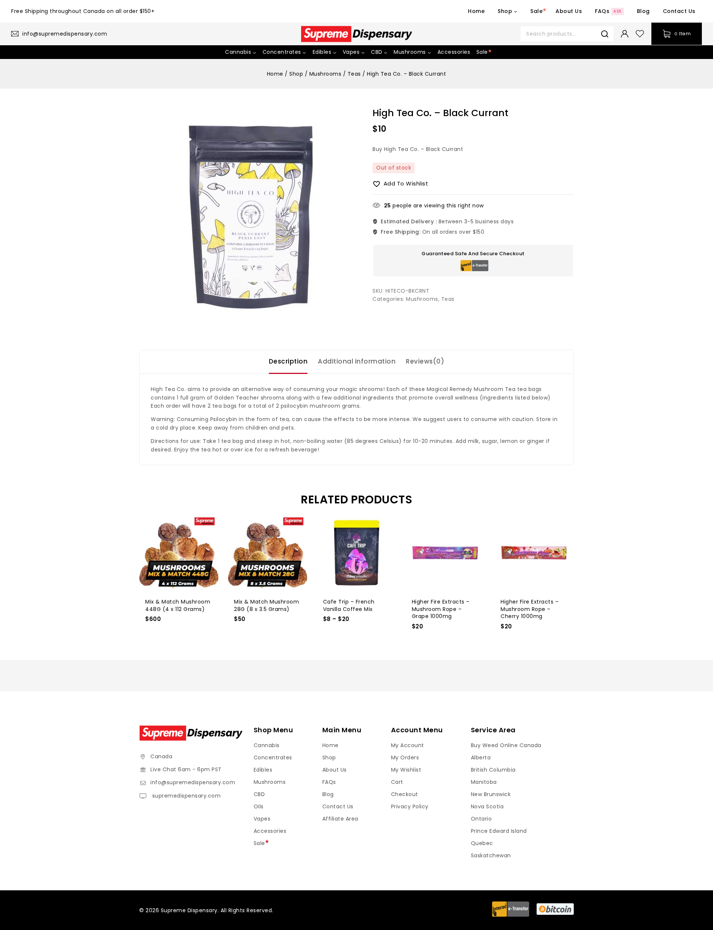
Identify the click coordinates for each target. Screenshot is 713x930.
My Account (407, 745)
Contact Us (679, 11)
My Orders (405, 757)
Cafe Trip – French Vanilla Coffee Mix (349, 605)
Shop (329, 757)
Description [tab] (288, 361)
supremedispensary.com (185, 795)
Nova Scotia (487, 806)
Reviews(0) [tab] (425, 361)
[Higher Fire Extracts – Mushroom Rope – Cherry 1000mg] (534, 552)
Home (476, 11)
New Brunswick (491, 794)
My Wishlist (406, 769)
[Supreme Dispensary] (356, 34)
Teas (448, 299)
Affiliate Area (340, 818)
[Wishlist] (640, 34)
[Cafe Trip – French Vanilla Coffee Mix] (356, 552)
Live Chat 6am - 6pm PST (186, 769)
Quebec (482, 843)
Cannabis (267, 745)
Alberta (481, 757)
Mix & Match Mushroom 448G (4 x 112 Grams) (177, 605)
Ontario (481, 818)
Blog (643, 11)
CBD (259, 794)
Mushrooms (422, 299)
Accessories (454, 52)
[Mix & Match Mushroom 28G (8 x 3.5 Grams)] (267, 552)
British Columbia (493, 769)
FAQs (608, 11)
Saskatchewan (491, 855)
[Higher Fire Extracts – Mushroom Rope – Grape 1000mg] (445, 552)
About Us (569, 11)
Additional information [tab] (356, 361)
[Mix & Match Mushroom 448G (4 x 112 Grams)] (178, 552)
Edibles (263, 769)
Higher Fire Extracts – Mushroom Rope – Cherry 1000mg (530, 609)
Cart (397, 782)
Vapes (262, 818)
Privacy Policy (410, 806)
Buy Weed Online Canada (506, 745)
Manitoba (484, 782)
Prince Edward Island (499, 831)
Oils (259, 806)
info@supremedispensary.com (192, 782)
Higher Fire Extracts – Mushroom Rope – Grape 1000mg (441, 609)
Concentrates (273, 757)
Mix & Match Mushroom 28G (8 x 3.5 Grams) (266, 605)
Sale (536, 11)
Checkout (404, 794)
